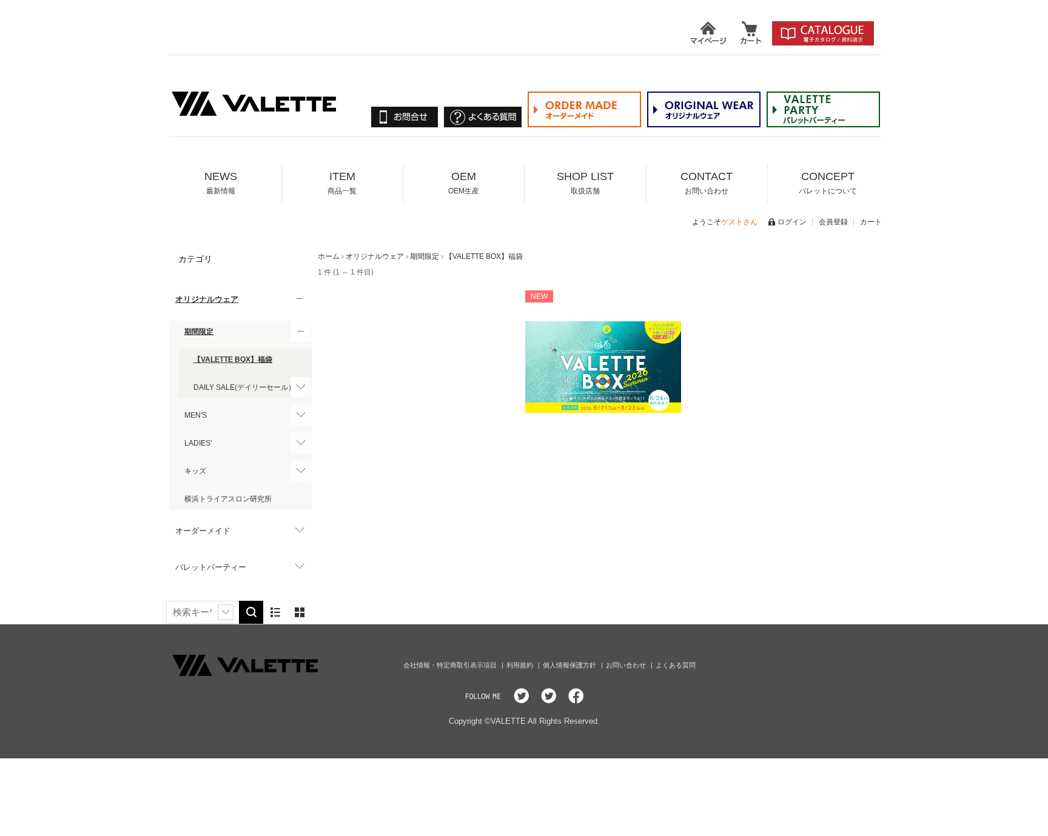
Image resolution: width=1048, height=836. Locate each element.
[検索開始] (251, 612)
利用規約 (520, 665)
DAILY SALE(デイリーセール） (244, 387)
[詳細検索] (225, 612)
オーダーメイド (202, 530)
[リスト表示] (275, 612)
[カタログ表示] (299, 612)
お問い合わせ (627, 665)
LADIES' (198, 443)
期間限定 (198, 331)
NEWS (220, 182)
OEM (463, 182)
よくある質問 (676, 665)
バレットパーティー (210, 567)
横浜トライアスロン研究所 (228, 499)
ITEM (342, 182)
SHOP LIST (585, 182)
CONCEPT (828, 182)
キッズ (195, 471)
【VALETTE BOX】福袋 (232, 359)
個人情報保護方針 (570, 665)
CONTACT (706, 182)
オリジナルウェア (206, 299)
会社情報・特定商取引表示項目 (451, 665)
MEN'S (195, 415)
